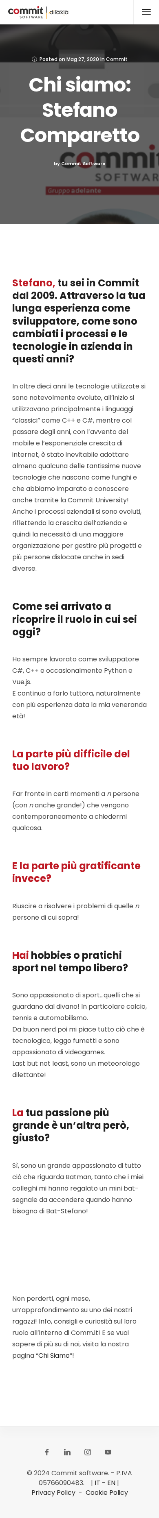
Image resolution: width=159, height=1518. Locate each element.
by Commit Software (80, 163)
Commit (117, 59)
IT (97, 1482)
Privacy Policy (53, 1492)
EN (111, 1482)
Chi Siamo (54, 1355)
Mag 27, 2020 (82, 59)
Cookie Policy (107, 1492)
